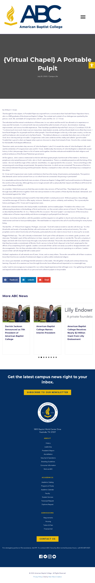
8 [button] (56, 357)
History (48, 443)
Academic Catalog (48, 482)
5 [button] (48, 357)
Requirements (48, 518)
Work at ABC (48, 469)
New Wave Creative (55, 577)
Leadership (48, 447)
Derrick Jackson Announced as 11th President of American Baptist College (15, 332)
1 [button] (38, 357)
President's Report (48, 451)
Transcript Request (47, 501)
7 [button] (53, 357)
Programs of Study (47, 486)
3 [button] (43, 357)
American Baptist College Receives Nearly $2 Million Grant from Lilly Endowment (77, 332)
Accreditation (48, 454)
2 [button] (41, 357)
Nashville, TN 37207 (47, 432)
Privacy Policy (37, 577)
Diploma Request (47, 504)
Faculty (47, 493)
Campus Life (53, 76)
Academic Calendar (47, 490)
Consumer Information (48, 465)
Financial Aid (48, 529)
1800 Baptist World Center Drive (47, 429)
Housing (48, 521)
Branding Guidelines (48, 462)
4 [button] (46, 357)
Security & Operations (48, 458)
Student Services (47, 497)
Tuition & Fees (48, 525)
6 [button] (51, 357)
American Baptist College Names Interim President (45, 329)
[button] (92, 65)
